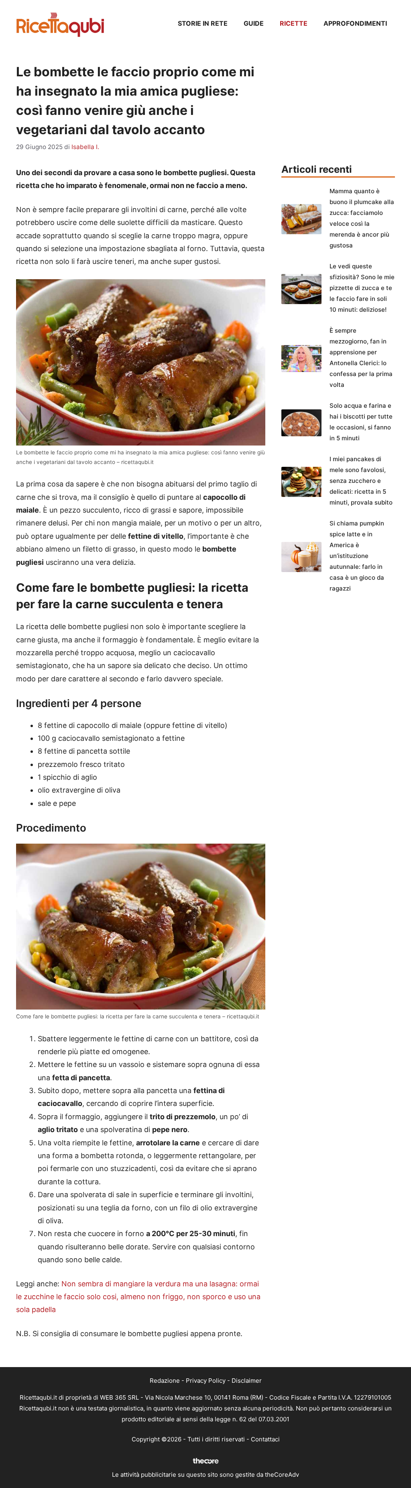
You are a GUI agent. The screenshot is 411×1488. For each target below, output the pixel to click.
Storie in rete (203, 23)
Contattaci (265, 1439)
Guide (254, 23)
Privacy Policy (206, 1380)
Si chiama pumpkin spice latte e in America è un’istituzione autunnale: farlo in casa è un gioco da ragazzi (357, 555)
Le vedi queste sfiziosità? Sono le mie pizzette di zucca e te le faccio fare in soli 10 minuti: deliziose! (362, 287)
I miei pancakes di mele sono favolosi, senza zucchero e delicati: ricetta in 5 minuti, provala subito (361, 480)
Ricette (293, 23)
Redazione (165, 1380)
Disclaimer (247, 1380)
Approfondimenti (355, 23)
